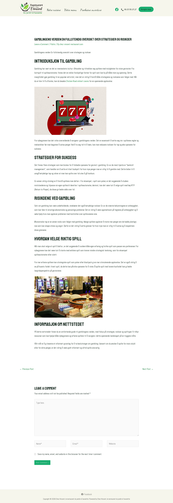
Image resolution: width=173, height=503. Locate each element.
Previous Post (27, 369)
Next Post (147, 369)
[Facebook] (117, 9)
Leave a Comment (41, 44)
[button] (146, 9)
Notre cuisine (54, 10)
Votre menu (70, 10)
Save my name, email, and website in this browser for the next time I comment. (70, 454)
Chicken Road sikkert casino (77, 81)
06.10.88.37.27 (130, 9)
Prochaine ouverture (91, 10)
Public (52, 44)
